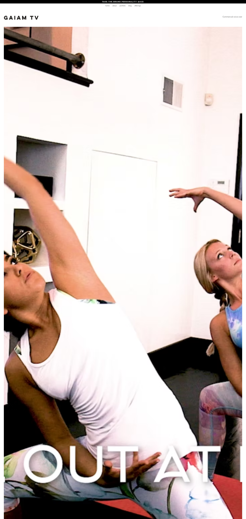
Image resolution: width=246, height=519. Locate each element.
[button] (137, 6)
